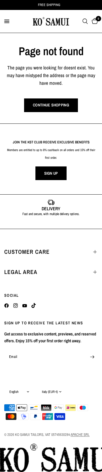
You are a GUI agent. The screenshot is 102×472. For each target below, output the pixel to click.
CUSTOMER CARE (27, 251)
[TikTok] (33, 305)
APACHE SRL (80, 434)
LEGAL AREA (20, 272)
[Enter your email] (92, 357)
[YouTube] (24, 305)
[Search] (85, 21)
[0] (94, 21)
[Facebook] (6, 305)
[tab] (42, 222)
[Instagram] (15, 305)
